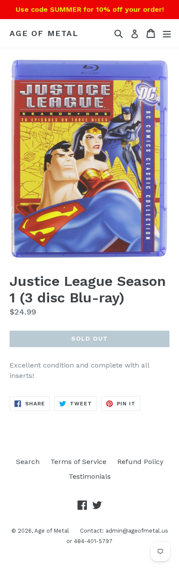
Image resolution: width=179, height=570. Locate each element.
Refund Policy (140, 461)
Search (28, 461)
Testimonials (90, 476)
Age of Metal (44, 33)
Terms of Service (78, 461)
